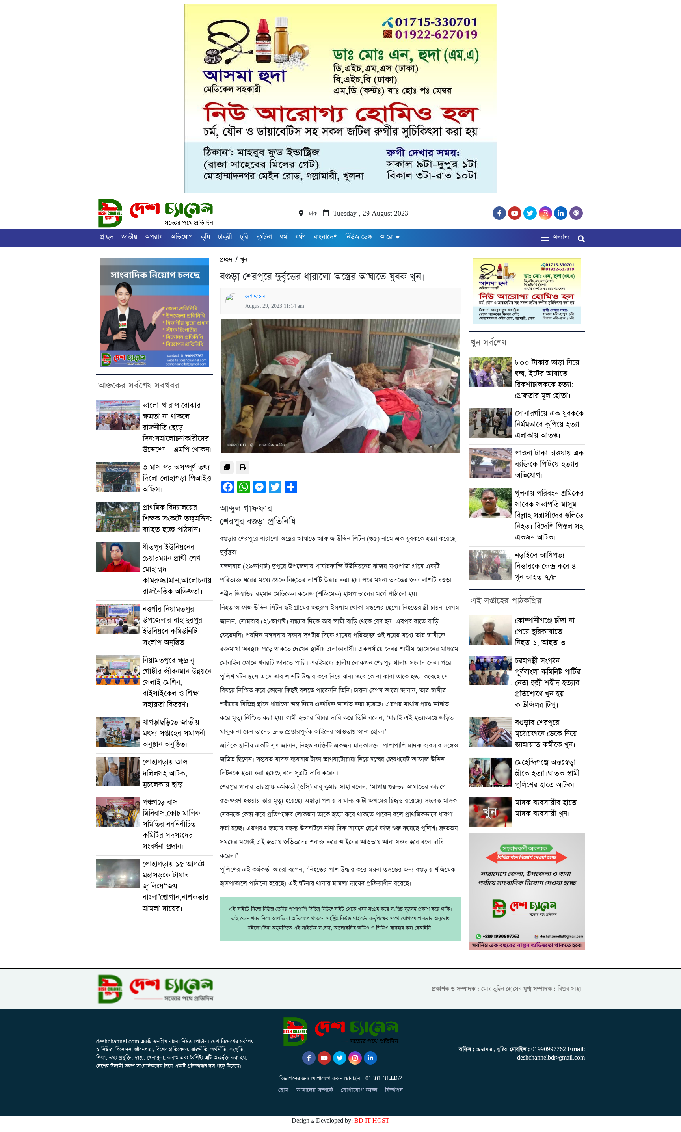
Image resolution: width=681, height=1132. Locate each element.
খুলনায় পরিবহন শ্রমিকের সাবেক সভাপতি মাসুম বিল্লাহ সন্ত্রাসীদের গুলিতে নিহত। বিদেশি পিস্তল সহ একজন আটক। (549, 515)
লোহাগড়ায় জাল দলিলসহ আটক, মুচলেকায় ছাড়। (165, 773)
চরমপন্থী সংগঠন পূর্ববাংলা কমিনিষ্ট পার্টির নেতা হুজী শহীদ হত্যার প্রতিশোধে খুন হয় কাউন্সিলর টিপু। (548, 683)
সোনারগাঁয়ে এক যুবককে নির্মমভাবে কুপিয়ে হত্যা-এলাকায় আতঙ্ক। (549, 424)
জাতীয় (129, 237)
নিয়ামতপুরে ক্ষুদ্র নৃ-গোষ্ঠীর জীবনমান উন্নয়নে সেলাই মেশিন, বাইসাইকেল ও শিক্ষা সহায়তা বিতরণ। (177, 682)
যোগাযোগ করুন (359, 1090)
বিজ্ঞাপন (394, 1090)
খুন (243, 259)
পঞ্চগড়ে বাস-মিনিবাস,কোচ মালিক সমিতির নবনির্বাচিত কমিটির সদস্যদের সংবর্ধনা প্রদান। (171, 824)
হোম (283, 1090)
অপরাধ (154, 237)
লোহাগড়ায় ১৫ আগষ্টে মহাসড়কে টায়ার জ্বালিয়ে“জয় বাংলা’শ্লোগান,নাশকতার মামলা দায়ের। (175, 886)
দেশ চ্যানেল (255, 296)
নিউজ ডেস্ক (358, 237)
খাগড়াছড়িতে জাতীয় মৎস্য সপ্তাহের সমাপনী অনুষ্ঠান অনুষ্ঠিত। (174, 733)
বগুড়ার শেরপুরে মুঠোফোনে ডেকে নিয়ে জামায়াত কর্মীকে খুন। (546, 733)
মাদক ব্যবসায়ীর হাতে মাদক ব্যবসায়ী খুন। (546, 808)
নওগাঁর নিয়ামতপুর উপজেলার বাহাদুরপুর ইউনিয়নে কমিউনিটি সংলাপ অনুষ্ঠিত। (172, 626)
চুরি (244, 237)
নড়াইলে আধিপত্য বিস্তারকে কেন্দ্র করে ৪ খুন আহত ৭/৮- (545, 566)
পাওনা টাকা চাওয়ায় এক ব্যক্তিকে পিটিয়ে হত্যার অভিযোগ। (549, 464)
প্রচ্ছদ (107, 237)
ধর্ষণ (300, 237)
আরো (387, 237)
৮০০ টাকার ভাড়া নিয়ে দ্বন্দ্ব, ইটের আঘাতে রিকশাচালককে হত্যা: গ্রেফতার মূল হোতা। (547, 379)
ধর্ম (283, 237)
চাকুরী (225, 237)
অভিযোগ (182, 237)
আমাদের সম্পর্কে (314, 1090)
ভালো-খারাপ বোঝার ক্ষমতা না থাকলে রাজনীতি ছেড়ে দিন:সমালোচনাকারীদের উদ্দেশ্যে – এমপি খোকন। (177, 427)
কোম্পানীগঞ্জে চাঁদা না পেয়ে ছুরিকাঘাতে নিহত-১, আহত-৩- (545, 631)
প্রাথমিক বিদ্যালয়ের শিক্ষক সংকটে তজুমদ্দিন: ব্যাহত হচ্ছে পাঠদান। (177, 518)
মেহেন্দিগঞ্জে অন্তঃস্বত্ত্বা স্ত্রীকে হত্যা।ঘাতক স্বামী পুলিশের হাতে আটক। (547, 773)
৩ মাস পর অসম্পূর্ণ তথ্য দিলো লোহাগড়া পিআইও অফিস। (177, 478)
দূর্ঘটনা (264, 237)
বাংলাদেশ (325, 237)
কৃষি (205, 237)
